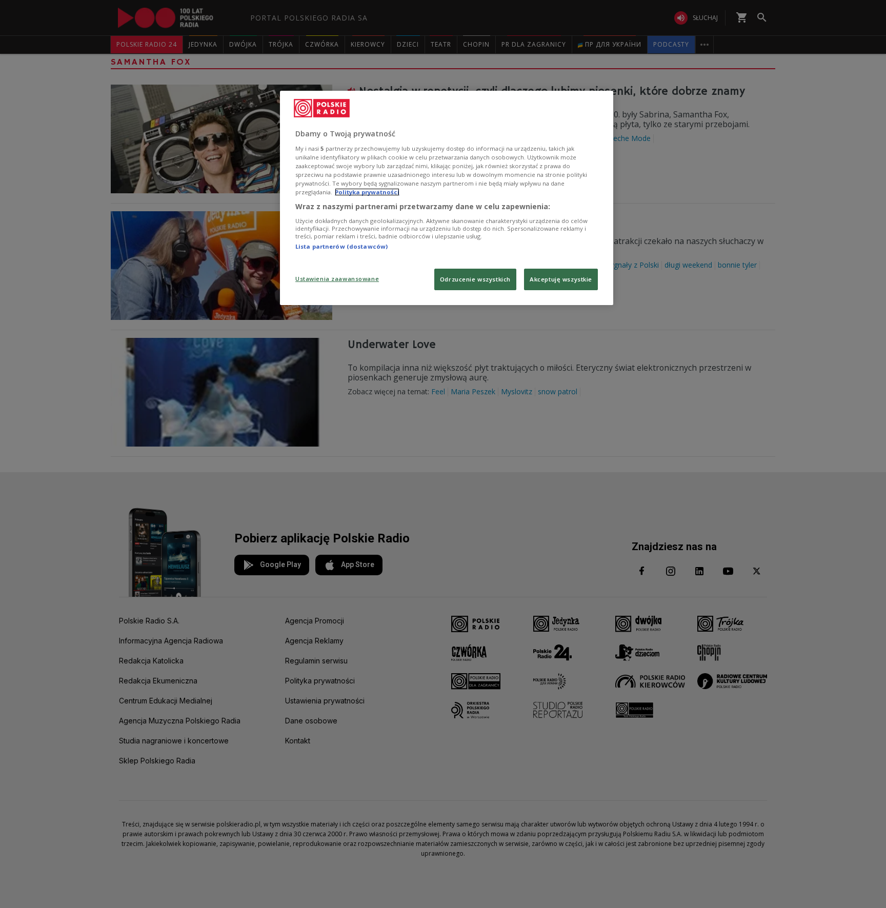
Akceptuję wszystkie (561, 279)
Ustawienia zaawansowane (337, 279)
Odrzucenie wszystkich (475, 279)
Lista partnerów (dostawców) (341, 246)
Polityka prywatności (367, 192)
